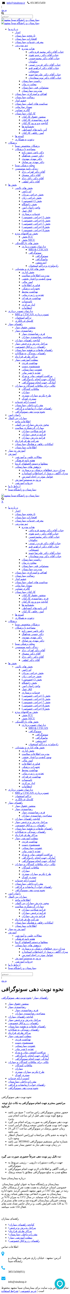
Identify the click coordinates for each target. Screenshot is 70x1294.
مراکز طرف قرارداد (20, 1231)
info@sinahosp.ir (16, 2)
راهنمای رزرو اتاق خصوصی (24, 1240)
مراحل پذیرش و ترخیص (22, 1227)
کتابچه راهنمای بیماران (21, 1224)
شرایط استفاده (9, 1291)
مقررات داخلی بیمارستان (23, 1234)
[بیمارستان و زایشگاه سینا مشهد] (20, 19)
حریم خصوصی (28, 1291)
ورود (4, 10)
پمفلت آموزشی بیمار (20, 1237)
